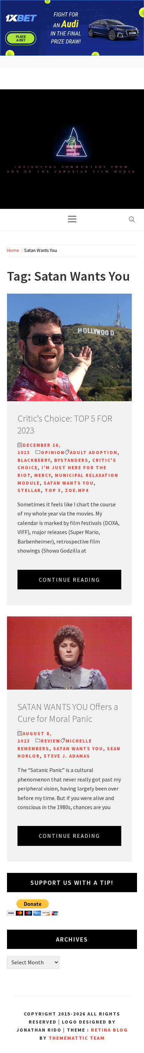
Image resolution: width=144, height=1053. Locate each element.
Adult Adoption (93, 453)
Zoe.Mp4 (77, 490)
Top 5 (53, 490)
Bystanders (71, 460)
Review (50, 741)
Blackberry (33, 460)
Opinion (53, 453)
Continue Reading (69, 579)
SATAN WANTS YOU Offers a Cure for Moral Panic (67, 712)
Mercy (42, 475)
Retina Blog (109, 1030)
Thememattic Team (77, 1038)
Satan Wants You (69, 483)
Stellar (29, 490)
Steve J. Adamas (67, 756)
